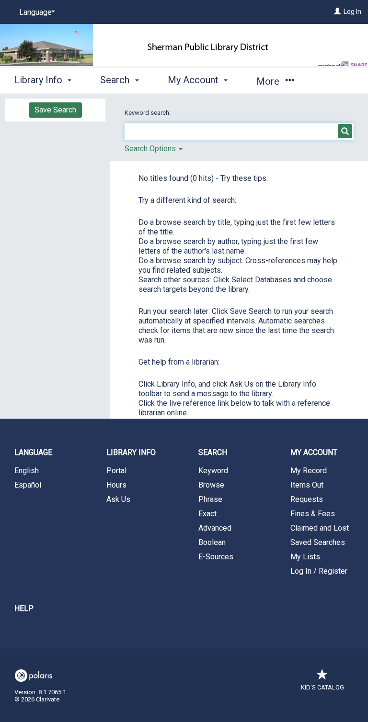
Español (27, 484)
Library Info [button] (39, 80)
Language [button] (33, 452)
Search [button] (116, 80)
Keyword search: (148, 112)
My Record (308, 470)
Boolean (212, 542)
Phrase (210, 499)
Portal (116, 470)
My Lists (305, 556)
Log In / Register (318, 571)
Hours (116, 484)
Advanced (214, 528)
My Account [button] (194, 80)
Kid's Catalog (322, 687)
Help (24, 608)
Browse (211, 484)
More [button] (269, 81)
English (26, 470)
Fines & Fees (312, 513)
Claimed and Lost (319, 528)
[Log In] (337, 11)
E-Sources (215, 556)
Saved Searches (317, 542)
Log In (352, 11)
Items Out (306, 484)
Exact (207, 513)
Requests (306, 499)
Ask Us (118, 499)
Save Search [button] (55, 109)
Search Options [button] (151, 148)
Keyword (213, 470)
